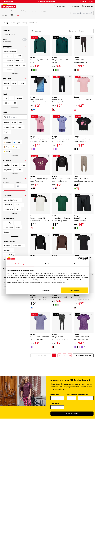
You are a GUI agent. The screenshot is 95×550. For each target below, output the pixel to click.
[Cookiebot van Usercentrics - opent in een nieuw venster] (80, 258)
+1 (84, 347)
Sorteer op (72, 31)
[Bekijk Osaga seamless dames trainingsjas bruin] (62, 243)
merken (4, 15)
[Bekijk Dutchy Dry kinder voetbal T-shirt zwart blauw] (40, 85)
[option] (31, 70)
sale (18, 15)
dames (3, 11)
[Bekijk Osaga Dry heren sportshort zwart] (84, 203)
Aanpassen (46, 290)
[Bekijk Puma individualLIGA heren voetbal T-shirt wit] (40, 203)
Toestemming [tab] (19, 264)
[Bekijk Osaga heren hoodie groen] (62, 45)
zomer (54, 11)
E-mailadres (55, 403)
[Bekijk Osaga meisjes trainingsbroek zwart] (62, 85)
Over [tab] (75, 264)
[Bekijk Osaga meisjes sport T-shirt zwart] (84, 243)
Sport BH (18, 56)
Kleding (24, 23)
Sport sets (19, 60)
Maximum (18, 182)
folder (12, 15)
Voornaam (54, 394)
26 (70, 355)
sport (34, 11)
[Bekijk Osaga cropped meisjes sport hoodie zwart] (62, 164)
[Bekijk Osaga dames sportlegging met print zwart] (62, 322)
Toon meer (14, 73)
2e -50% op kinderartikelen (47, 1)
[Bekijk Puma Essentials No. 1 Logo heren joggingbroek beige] (84, 164)
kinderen (24, 11)
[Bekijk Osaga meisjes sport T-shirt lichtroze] (84, 85)
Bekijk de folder (8, 1)
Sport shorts (8, 65)
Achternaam (83, 394)
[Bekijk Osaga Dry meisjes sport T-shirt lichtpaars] (40, 322)
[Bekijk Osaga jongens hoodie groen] (40, 45)
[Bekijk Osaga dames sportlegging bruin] (84, 45)
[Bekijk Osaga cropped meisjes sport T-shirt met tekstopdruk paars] (62, 124)
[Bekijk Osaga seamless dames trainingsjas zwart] (40, 243)
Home (13, 23)
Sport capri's (8, 60)
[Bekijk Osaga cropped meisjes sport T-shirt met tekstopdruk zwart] (84, 124)
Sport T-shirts (8, 70)
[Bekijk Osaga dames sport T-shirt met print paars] (84, 322)
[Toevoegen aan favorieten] (48, 37)
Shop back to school (87, 1)
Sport (18, 23)
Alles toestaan (74, 290)
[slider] (3, 190)
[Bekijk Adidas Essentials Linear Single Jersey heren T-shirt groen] (62, 203)
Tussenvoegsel (72, 394)
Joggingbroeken (10, 51)
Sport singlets (20, 65)
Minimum (6, 182)
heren (13, 11)
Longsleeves (8, 56)
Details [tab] (47, 264)
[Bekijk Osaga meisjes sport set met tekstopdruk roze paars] (40, 124)
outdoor (43, 11)
